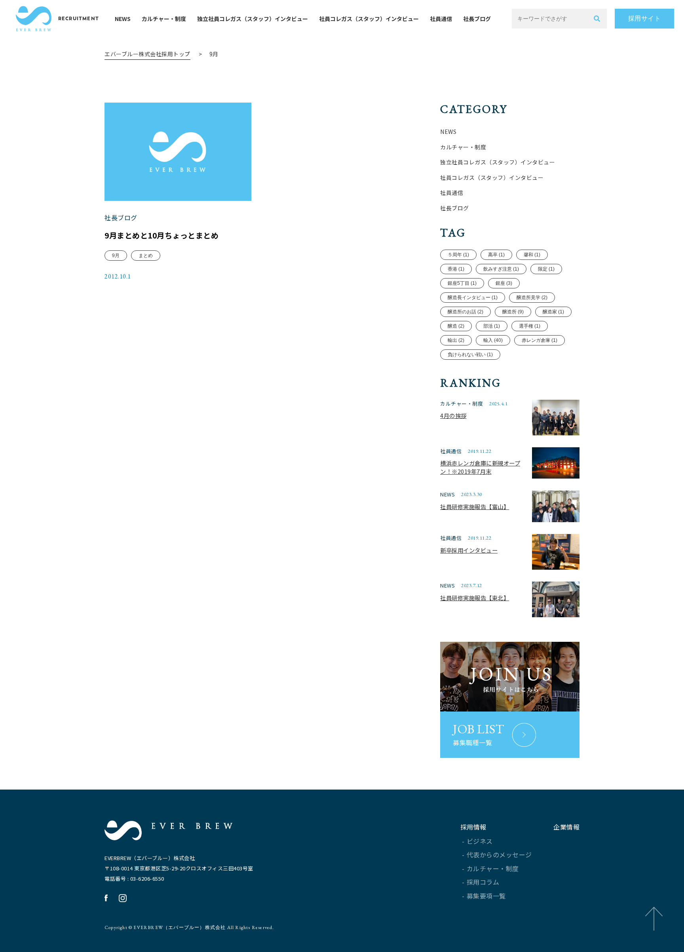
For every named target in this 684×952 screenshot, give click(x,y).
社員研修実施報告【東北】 (474, 597)
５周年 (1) (458, 255)
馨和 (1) (532, 255)
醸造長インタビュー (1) (473, 297)
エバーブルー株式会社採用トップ (147, 54)
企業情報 (566, 827)
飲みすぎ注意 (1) (501, 269)
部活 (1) (491, 326)
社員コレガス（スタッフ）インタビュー (369, 18)
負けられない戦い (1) (470, 354)
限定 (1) (546, 269)
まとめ (146, 255)
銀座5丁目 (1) (462, 283)
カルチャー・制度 (164, 18)
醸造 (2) (456, 326)
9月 (116, 255)
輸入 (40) (493, 340)
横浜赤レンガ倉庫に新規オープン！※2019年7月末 (480, 467)
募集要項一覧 (486, 895)
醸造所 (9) (513, 312)
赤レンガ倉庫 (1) (539, 340)
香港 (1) (456, 269)
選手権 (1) (529, 326)
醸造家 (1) (553, 312)
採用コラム (483, 882)
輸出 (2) (456, 340)
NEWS (123, 18)
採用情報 (473, 827)
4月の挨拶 (453, 415)
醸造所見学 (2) (532, 297)
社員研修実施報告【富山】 (474, 506)
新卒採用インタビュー (469, 550)
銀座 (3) (504, 283)
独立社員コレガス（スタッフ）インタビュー (252, 18)
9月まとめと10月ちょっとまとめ (161, 235)
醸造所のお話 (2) (465, 312)
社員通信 (441, 18)
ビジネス (480, 841)
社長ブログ (477, 18)
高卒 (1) (496, 255)
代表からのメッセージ (499, 854)
